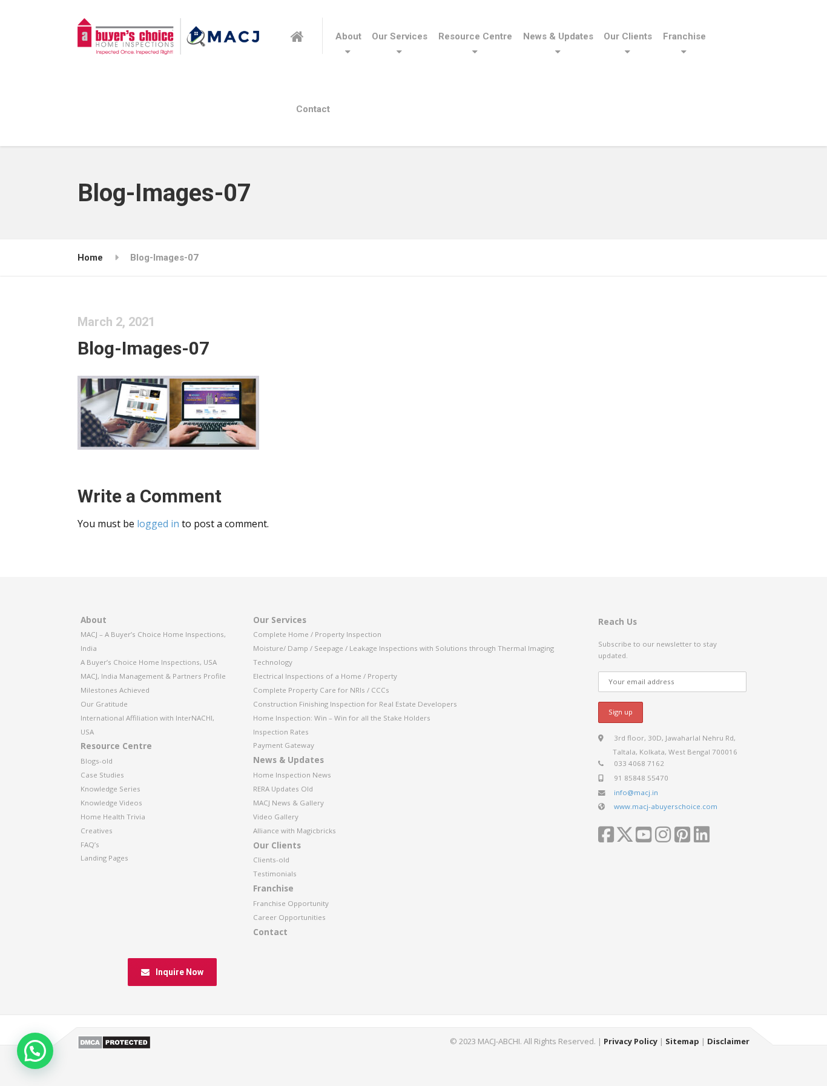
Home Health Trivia (113, 816)
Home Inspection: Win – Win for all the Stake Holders (341, 717)
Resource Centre (475, 36)
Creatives (97, 830)
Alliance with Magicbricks (294, 830)
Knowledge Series (110, 788)
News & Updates (558, 36)
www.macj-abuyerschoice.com (665, 806)
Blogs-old (97, 760)
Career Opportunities (289, 917)
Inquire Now (179, 972)
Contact (313, 109)
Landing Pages (104, 857)
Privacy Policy (630, 1041)
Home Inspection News (292, 774)
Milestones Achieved (115, 690)
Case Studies (102, 774)
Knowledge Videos (111, 802)
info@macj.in (636, 792)
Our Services (399, 36)
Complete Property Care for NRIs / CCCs (321, 690)
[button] (35, 1051)
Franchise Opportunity (291, 903)
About (348, 36)
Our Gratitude (104, 703)
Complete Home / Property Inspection (317, 634)
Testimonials (275, 873)
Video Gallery (275, 816)
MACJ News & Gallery (288, 802)
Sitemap (682, 1041)
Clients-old (271, 859)
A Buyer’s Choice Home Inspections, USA (149, 662)
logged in (158, 523)
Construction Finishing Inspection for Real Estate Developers (355, 703)
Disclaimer (728, 1041)
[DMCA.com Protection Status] (114, 1041)
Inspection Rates (281, 731)
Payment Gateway (283, 745)
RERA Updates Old (283, 788)
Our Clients (628, 36)
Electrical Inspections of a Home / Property (325, 676)
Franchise (684, 36)
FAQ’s (90, 844)
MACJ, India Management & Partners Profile (153, 676)
